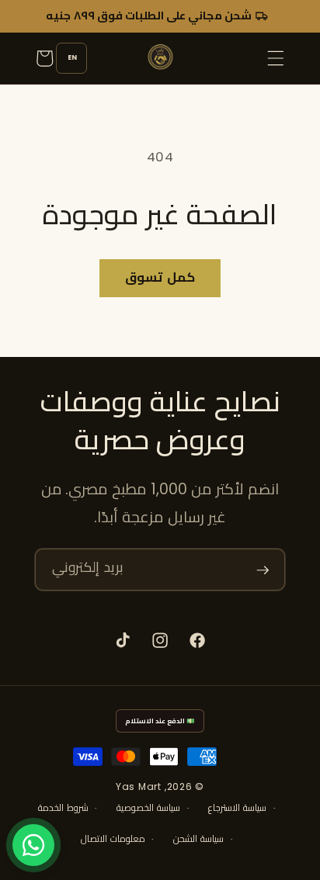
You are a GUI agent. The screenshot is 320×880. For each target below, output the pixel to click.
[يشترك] (262, 569)
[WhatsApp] (33, 845)
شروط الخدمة (63, 807)
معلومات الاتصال (113, 838)
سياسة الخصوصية (148, 807)
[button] (275, 58)
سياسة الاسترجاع (237, 807)
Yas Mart (139, 786)
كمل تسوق (159, 277)
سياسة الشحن (198, 838)
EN (72, 57)
